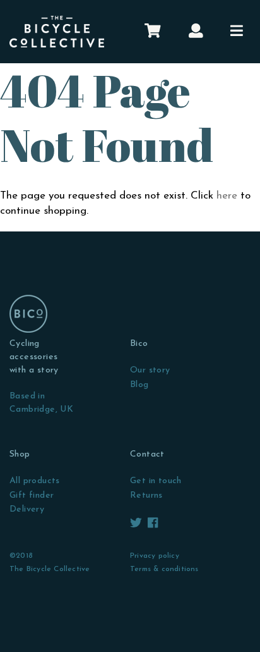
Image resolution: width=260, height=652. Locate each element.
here (226, 195)
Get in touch (156, 481)
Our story (150, 370)
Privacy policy (154, 556)
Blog (139, 385)
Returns (146, 495)
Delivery (26, 509)
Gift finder (31, 495)
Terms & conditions (164, 569)
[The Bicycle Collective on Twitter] (137, 524)
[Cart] (152, 32)
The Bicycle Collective (49, 569)
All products (34, 481)
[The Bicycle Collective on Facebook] (153, 524)
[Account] (196, 32)
